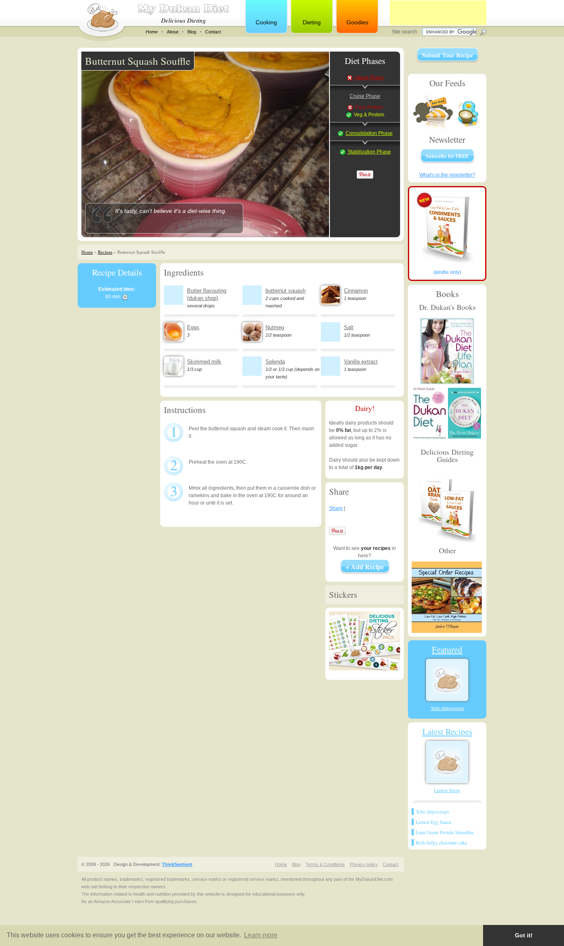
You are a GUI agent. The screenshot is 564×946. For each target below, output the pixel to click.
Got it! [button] (524, 935)
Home (152, 31)
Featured (447, 649)
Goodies (357, 22)
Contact (213, 31)
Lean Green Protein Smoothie (445, 832)
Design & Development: (153, 864)
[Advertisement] (438, 12)
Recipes (105, 252)
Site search (405, 32)
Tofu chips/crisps (447, 708)
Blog (191, 31)
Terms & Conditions (325, 864)
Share (336, 508)
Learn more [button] (260, 935)
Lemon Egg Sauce (433, 822)
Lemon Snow (447, 790)
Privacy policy (364, 864)
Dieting (312, 22)
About (172, 31)
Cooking (266, 22)
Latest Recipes (447, 731)
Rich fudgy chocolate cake (441, 842)
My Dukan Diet (183, 9)
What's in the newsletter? (447, 175)
